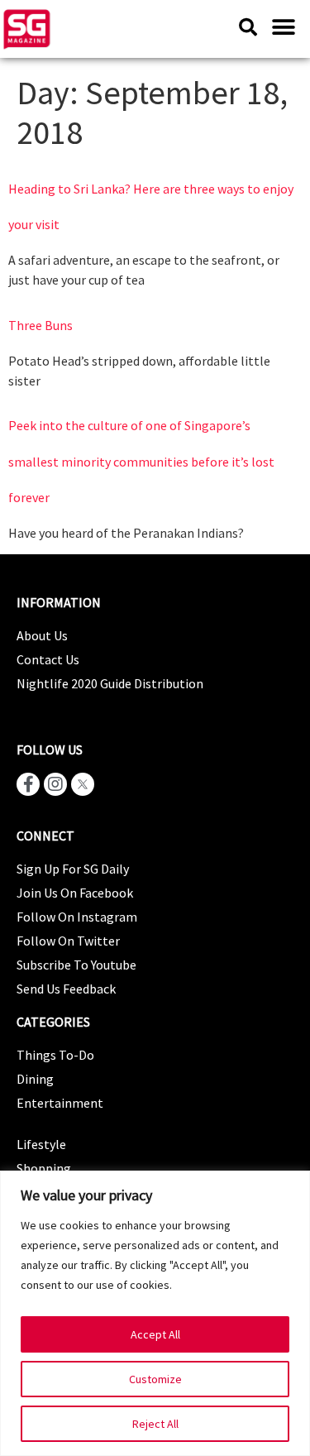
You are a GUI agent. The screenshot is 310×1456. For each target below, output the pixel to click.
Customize (155, 1379)
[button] (283, 27)
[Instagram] (55, 784)
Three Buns (40, 325)
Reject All (155, 1423)
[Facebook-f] (28, 784)
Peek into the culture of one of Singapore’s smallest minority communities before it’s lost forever (141, 461)
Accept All (155, 1334)
